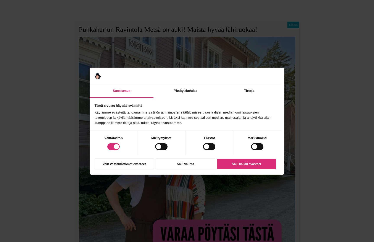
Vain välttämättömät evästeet (124, 164)
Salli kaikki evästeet (246, 164)
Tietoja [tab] (249, 91)
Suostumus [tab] (121, 91)
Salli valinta (185, 164)
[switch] (161, 146)
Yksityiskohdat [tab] (185, 91)
